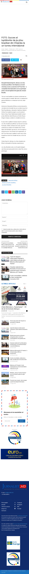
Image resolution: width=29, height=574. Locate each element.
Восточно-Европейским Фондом (20, 523)
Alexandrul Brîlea (12, 180)
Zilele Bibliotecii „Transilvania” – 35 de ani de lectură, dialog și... (13, 308)
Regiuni (6, 49)
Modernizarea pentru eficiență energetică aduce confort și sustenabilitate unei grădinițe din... (18, 337)
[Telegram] (20, 191)
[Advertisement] (14, 19)
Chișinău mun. (12, 49)
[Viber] (23, 191)
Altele (3, 264)
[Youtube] (15, 509)
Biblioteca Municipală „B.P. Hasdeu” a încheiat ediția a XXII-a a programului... (18, 352)
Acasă (2, 49)
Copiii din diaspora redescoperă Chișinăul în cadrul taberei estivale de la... (18, 329)
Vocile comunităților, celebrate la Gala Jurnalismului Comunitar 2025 (18, 277)
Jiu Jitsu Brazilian (6, 184)
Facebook (19, 502)
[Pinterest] (9, 191)
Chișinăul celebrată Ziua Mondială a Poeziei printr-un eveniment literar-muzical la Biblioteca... (18, 344)
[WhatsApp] (13, 191)
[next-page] (5, 387)
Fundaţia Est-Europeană (22, 515)
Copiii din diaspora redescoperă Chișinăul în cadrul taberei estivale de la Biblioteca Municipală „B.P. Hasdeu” (17, 260)
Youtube (19, 508)
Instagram (19, 504)
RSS (18, 506)
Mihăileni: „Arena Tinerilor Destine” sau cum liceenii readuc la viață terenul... (18, 374)
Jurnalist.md (4, 310)
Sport (11, 53)
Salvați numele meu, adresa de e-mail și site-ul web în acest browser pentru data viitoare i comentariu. (13, 231)
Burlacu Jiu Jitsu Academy (9, 182)
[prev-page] (2, 387)
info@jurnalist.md (9, 492)
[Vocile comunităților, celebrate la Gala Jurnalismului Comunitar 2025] (5, 277)
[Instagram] (15, 505)
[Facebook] (2, 191)
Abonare (21, 420)
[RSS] (15, 507)
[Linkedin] (16, 191)
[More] (21, 59)
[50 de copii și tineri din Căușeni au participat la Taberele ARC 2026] (5, 322)
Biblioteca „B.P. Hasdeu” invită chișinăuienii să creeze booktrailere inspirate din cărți (18, 367)
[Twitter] (6, 191)
